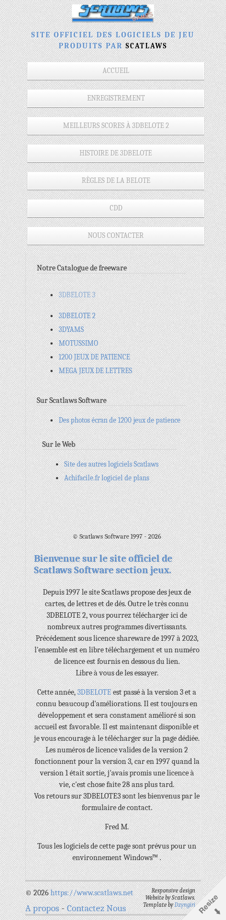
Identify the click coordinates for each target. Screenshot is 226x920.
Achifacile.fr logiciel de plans (106, 478)
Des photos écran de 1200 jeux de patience (119, 420)
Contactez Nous (96, 908)
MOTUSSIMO (78, 343)
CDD (116, 208)
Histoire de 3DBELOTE (116, 153)
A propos (42, 908)
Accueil (116, 70)
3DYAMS (71, 329)
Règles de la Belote (116, 180)
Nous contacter (116, 235)
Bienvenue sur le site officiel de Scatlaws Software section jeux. (103, 564)
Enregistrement (116, 98)
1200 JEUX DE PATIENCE (94, 357)
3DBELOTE (95, 692)
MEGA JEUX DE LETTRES (95, 371)
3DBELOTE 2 (77, 316)
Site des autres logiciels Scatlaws (111, 464)
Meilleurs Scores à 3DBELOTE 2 (116, 125)
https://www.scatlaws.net (91, 892)
